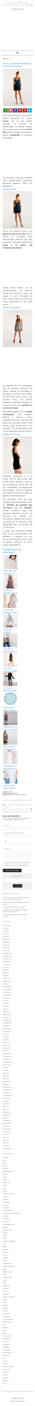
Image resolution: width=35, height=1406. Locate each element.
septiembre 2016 (7, 1028)
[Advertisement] (17, 29)
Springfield (6, 1341)
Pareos (5, 1291)
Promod (5, 1311)
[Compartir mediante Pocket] (10, 110)
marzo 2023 (6, 939)
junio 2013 (6, 1137)
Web (5, 841)
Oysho (5, 1280)
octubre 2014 (7, 1092)
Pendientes (6, 1294)
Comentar (7, 848)
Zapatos (5, 1380)
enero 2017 (6, 1017)
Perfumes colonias (8, 1297)
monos (13, 794)
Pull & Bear (15, 793)
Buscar (17, 885)
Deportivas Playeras (9, 1224)
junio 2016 (6, 1037)
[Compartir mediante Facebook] (15, 110)
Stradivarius (6, 1344)
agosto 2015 (6, 1065)
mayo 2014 (6, 1106)
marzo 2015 (6, 1078)
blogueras (6, 1182)
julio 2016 (6, 1034)
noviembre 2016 (7, 1023)
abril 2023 (6, 936)
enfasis (5, 1233)
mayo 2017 (6, 1006)
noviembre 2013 (7, 1123)
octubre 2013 (7, 1126)
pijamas (5, 1299)
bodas (5, 1185)
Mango (5, 1260)
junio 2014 (6, 1104)
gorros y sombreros (9, 1241)
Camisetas (6, 1199)
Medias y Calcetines (8, 1266)
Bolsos (5, 1191)
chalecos (6, 1205)
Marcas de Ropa (7, 1263)
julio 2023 (6, 928)
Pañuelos (5, 1288)
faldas (5, 1235)
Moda (4, 1269)
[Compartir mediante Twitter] (29, 110)
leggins (5, 1255)
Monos (11, 793)
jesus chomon (9, 791)
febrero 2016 (7, 1048)
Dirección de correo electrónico (14, 833)
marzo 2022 (6, 947)
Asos (4, 1160)
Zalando (5, 1375)
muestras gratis (7, 1277)
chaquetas (6, 1207)
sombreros (6, 1338)
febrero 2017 (7, 1014)
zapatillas (6, 1377)
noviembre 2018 (7, 956)
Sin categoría (7, 1336)
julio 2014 (6, 1101)
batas (4, 1163)
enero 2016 (6, 1051)
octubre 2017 (7, 992)
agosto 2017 (6, 998)
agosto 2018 (6, 964)
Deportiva (6, 1221)
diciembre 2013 (7, 1120)
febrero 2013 (7, 1148)
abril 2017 (6, 1009)
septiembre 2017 (7, 995)
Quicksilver (6, 1316)
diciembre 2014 (7, 1087)
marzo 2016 (6, 1045)
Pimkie (4, 1302)
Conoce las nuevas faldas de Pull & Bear (16, 809)
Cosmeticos (6, 1219)
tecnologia (6, 1350)
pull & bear (17, 794)
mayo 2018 (6, 973)
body (4, 1188)
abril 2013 (6, 1143)
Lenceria (5, 1258)
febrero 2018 (7, 981)
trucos (5, 1361)
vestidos (5, 1372)
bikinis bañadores (8, 1171)
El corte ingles (7, 1230)
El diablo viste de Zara (17, 4)
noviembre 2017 (7, 989)
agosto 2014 (6, 1098)
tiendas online (7, 1352)
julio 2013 (6, 1134)
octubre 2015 (7, 1059)
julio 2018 (6, 967)
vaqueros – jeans (8, 1366)
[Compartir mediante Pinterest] (25, 110)
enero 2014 (6, 1117)
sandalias (6, 1327)
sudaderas (6, 1347)
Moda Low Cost (7, 1272)
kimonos (5, 1252)
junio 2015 (6, 1070)
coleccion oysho (8, 1210)
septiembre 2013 (7, 1129)
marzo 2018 (6, 978)
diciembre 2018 (7, 953)
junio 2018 (6, 970)
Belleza (5, 1166)
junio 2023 (6, 931)
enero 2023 (6, 945)
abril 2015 (6, 1076)
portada (5, 1305)
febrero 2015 (7, 1081)
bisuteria (5, 1174)
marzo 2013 (6, 1145)
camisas (5, 1196)
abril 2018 (6, 975)
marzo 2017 (6, 1012)
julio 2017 (6, 1000)
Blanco (5, 1177)
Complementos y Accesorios (11, 1213)
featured (10, 794)
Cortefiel (6, 1216)
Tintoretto (6, 1355)
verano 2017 (23, 794)
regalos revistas (8, 1319)
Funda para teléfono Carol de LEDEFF (14, 907)
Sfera (4, 1330)
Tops (4, 1358)
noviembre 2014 (7, 1090)
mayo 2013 (6, 1140)
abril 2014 (6, 1109)
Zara (4, 1383)
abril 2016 (6, 1042)
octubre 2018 (7, 959)
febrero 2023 (7, 942)
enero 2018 (6, 984)
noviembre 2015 (7, 1056)
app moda (5, 1157)
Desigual (5, 1227)
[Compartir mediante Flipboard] (20, 110)
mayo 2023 (6, 933)
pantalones (6, 1285)
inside (4, 1246)
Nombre (6, 825)
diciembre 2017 (7, 986)
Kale (23, 1398)
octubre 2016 (7, 1025)
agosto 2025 (6, 925)
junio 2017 (6, 1003)
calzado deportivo (8, 1193)
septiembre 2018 (7, 961)
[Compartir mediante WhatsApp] (5, 110)
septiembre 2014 (7, 1095)
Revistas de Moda (8, 1322)
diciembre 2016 (7, 1020)
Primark (5, 1308)
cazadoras (6, 1202)
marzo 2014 (6, 1112)
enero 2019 (6, 950)
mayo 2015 (6, 1073)
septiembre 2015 (7, 1062)
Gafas (4, 1238)
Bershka (5, 1168)
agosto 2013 (6, 1131)
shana (5, 1333)
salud (4, 1325)
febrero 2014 (7, 1115)
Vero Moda (6, 1369)
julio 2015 (6, 1067)
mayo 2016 (6, 1039)
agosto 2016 (6, 1031)
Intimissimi (6, 1249)
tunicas (5, 1364)
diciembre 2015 (7, 1053)
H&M (4, 1244)
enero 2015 (6, 1084)
